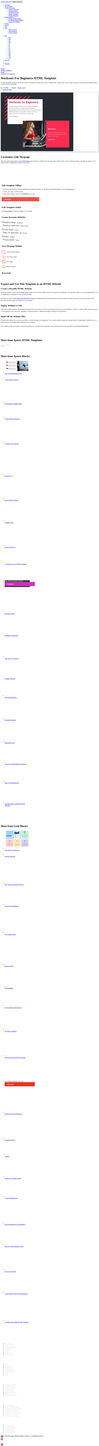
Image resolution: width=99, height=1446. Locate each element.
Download (7, 5)
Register (7, 64)
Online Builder (8, 211)
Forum (7, 1373)
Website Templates (14, 9)
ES (9, 46)
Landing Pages (9, 1429)
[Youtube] (2, 1439)
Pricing (7, 23)
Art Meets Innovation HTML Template (16, 1322)
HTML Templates (13, 15)
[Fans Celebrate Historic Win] (17, 372)
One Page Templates (11, 1395)
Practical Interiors (10, 856)
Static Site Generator (11, 1414)
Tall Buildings (9, 988)
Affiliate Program (10, 1369)
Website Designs (13, 11)
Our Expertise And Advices (13, 1007)
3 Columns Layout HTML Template (16, 564)
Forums (7, 25)
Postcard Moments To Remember (15, 1224)
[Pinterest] (2, 1445)
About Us (8, 1349)
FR (9, 43)
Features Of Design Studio (13, 1178)
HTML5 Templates (10, 1393)
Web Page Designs (10, 1427)
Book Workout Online (11, 500)
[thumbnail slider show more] (2, 346)
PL (9, 48)
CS (9, 57)
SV (10, 58)
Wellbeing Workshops (11, 635)
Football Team (9, 522)
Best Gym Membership (12, 783)
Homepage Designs (11, 1431)
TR (10, 51)
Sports (19, 88)
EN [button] (6, 36)
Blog (6, 26)
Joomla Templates (13, 14)
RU (10, 53)
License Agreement (10, 1347)
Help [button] (6, 28)
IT (9, 44)
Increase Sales (9, 966)
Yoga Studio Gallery (11, 697)
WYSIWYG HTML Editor (13, 1412)
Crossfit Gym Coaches (11, 443)
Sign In (7, 60)
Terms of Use (9, 1344)
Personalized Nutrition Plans (13, 404)
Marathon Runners (10, 720)
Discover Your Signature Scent (14, 1246)
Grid (23, 88)
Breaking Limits (10, 613)
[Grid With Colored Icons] (17, 848)
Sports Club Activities (11, 380)
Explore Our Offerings (11, 906)
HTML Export (24, 292)
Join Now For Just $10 (12, 658)
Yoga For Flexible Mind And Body (15, 764)
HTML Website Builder (15, 19)
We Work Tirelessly (11, 1031)
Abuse (7, 1352)
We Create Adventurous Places (14, 884)
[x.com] (2, 1442)
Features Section (10, 1140)
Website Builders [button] (9, 17)
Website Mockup (10, 1433)
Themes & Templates (11, 1380)
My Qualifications (10, 934)
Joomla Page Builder (14, 22)
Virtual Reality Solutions (12, 419)
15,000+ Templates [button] (10, 8)
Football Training (10, 678)
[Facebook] (2, 1437)
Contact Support (13, 32)
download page (70, 189)
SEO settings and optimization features (24, 298)
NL (10, 41)
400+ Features (8, 6)
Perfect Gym (8, 476)
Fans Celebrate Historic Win (13, 373)
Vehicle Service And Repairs (13, 1114)
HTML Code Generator (12, 1416)
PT (9, 50)
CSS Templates (9, 1390)
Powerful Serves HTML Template (15, 1057)
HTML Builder (26, 161)
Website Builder (9, 1405)
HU (10, 55)
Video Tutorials (13, 29)
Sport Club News (10, 547)
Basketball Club (9, 743)
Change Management (11, 1198)
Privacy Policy (9, 1345)
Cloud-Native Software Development (16, 1294)
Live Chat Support (10, 1271)
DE (10, 39)
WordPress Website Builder (16, 20)
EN (10, 37)
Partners (7, 1351)
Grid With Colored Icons (12, 850)
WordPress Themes (14, 12)
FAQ (6, 1364)
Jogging (7, 1156)
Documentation (13, 31)
